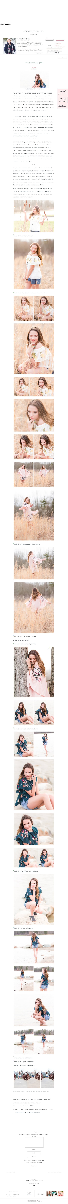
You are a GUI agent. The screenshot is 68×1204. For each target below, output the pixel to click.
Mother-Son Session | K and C (11, 1172)
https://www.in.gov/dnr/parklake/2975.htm (24, 1105)
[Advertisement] (34, 11)
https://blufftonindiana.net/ (43, 1099)
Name (34, 1149)
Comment (34, 1136)
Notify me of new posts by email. (35, 1162)
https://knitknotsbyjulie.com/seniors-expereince (28, 1112)
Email (34, 1152)
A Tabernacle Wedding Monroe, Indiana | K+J (55, 1172)
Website (34, 1156)
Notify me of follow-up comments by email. (34, 1160)
